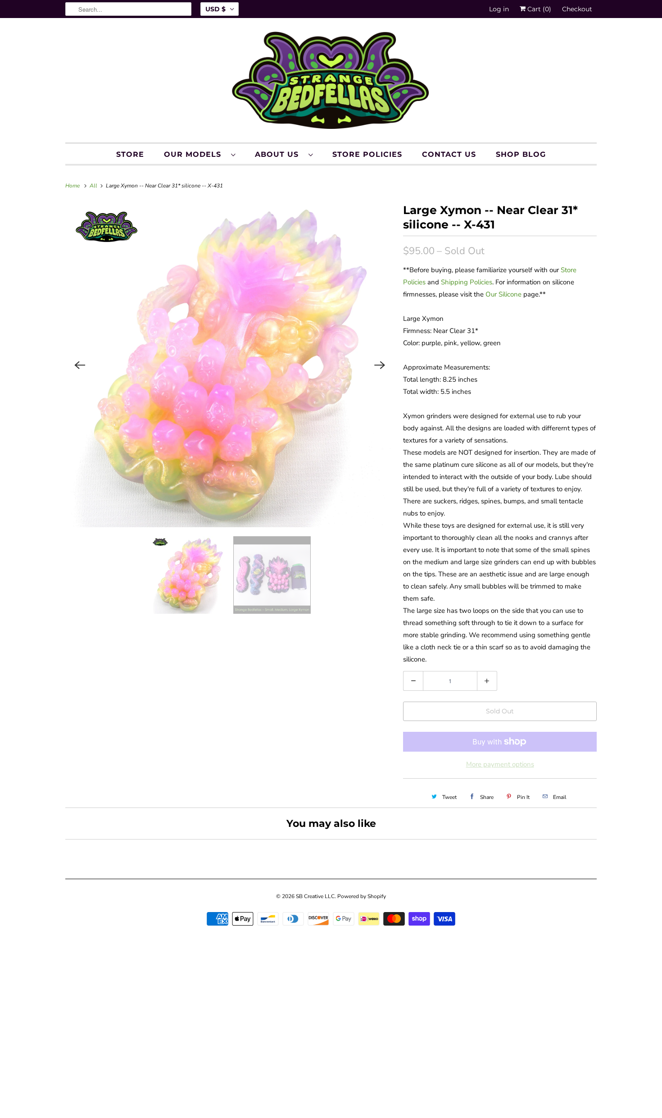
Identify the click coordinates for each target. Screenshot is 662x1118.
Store (130, 154)
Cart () (538, 9)
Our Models (195, 154)
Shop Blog (521, 154)
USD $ (215, 9)
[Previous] (80, 365)
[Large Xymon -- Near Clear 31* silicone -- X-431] (230, 365)
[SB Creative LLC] (331, 82)
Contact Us (449, 154)
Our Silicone (503, 294)
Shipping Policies (466, 282)
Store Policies (367, 154)
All (94, 185)
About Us (279, 154)
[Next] (380, 365)
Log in (499, 9)
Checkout (577, 9)
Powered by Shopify (361, 896)
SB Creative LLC (315, 896)
